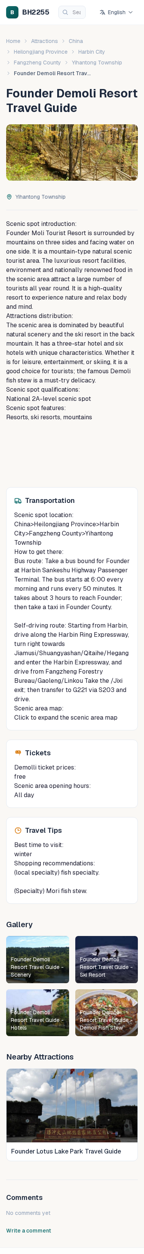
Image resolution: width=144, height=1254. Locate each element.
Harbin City (91, 51)
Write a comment (28, 1230)
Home (13, 41)
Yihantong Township (97, 62)
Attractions (44, 41)
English (117, 12)
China (76, 41)
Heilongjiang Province (41, 51)
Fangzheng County (37, 62)
